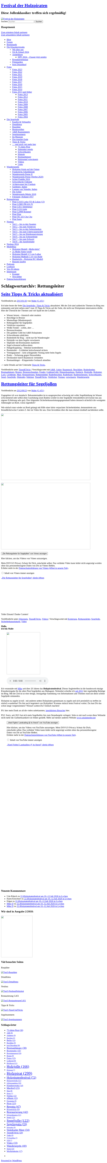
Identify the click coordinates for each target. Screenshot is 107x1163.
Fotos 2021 (17, 74)
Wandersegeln (13, 167)
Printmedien (17, 62)
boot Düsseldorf (19, 64)
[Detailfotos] (9, 982)
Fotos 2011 (23, 99)
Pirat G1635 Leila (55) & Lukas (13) (28, 202)
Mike (20, 688)
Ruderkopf (67, 374)
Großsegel (11, 1061)
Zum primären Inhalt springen (14, 32)
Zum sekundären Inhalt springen (15, 35)
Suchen (4, 21)
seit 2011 (79, 691)
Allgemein (23, 619)
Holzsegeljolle (14, 1081)
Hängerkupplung (66, 372)
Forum (10, 42)
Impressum (11, 271)
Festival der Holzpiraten (24, 5)
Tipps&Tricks (25, 369)
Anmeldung (17, 54)
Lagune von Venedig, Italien (24, 189)
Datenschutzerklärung (16, 279)
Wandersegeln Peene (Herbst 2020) (27, 177)
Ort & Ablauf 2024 (20, 52)
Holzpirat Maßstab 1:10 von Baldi (27, 256)
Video (24, 621)
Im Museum (17, 137)
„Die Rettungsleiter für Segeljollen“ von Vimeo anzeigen (24, 554)
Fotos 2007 (23, 109)
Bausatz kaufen (19, 261)
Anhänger (11, 1035)
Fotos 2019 (17, 77)
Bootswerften (18, 129)
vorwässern (71, 377)
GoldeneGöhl (52, 372)
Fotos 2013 (23, 94)
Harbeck (79, 372)
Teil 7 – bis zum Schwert (23, 239)
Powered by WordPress (11, 1160)
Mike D (10, 904)
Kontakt (15, 274)
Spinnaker (11, 1127)
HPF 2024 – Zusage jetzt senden (32, 57)
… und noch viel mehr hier (24, 144)
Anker (58, 369)
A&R (52, 369)
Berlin (11, 1040)
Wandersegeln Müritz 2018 (24, 194)
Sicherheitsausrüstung (10, 621)
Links (20, 164)
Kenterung (72, 619)
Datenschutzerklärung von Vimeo (43, 568)
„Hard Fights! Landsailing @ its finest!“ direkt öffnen (30, 745)
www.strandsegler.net (86, 718)
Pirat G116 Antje (19, 209)
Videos (21, 162)
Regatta (14, 1106)
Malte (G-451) (37, 301)
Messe (10, 1093)
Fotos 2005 (23, 114)
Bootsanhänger (24, 157)
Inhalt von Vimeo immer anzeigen (19, 573)
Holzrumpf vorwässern (28, 159)
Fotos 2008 (23, 107)
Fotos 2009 (23, 104)
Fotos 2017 (17, 82)
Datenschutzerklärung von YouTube (50, 735)
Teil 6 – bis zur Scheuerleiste (24, 237)
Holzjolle (88, 372)
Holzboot (12, 1063)
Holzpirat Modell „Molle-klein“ (26, 249)
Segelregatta (17, 1124)
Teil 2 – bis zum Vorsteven (24, 227)
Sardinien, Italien (19, 187)
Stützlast (30, 377)
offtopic (12, 1098)
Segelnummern (18, 134)
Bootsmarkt (12, 44)
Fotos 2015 (17, 87)
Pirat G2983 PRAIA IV (22, 204)
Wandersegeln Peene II (22, 174)
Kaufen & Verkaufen (21, 122)
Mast (19, 374)
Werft (10, 1149)
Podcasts (10, 264)
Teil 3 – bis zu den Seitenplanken (26, 229)
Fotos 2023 (17, 69)
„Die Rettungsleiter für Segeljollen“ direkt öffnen (22, 578)
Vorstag (61, 377)
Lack (3, 374)
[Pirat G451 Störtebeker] (13, 1000)
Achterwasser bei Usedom (23, 184)
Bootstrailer (14, 1051)
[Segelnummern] (11, 1019)
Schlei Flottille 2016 (21, 179)
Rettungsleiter (42, 374)
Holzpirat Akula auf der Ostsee (25, 169)
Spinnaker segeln (25, 149)
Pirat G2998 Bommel (21, 212)
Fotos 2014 (17, 89)
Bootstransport (14, 1053)
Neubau (10, 222)
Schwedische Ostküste (22, 182)
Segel (3, 377)
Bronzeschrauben (30, 372)
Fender (42, 372)
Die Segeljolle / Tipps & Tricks (36, 305)
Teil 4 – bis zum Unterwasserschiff (27, 232)
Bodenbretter (89, 369)
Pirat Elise (16, 214)
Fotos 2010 (23, 102)
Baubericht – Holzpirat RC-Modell (27, 259)
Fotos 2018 (17, 79)
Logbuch (11, 266)
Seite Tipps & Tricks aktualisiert (32, 294)
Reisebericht (13, 1109)
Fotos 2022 (17, 72)
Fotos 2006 (23, 112)
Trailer (10, 1135)
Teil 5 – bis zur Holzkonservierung (27, 234)
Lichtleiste (11, 374)
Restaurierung (13, 199)
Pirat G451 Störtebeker (22, 207)
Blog (9, 39)
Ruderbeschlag (55, 374)
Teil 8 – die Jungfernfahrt (23, 242)
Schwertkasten (24, 152)
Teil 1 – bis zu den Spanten (24, 224)
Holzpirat (97, 372)
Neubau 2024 (13, 244)
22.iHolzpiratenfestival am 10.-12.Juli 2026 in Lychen (44, 896)
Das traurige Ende (20, 139)
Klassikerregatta (15, 1085)
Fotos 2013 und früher (22, 92)
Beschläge (77, 369)
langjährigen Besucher (55, 710)
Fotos (9, 67)
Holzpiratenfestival (21, 1077)
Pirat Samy (17, 219)
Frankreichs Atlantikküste (23, 172)
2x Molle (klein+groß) (22, 251)
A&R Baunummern (21, 132)
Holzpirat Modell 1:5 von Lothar (26, 254)
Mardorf (13, 1088)
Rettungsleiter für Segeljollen (29, 383)
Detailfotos (17, 124)
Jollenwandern (14, 1083)
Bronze (18, 372)
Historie (21, 154)
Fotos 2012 (23, 97)
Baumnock (67, 369)
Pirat (11, 1103)
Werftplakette (14, 1151)
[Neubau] (12, 991)
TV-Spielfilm (12, 1138)
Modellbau (11, 246)
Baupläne (16, 127)
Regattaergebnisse (20, 59)
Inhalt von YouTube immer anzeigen (26, 740)
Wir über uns (18, 49)
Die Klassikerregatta (16, 47)
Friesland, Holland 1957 (23, 197)
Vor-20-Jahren (13, 269)
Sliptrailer (21, 377)
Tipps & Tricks (18, 142)
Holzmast (11, 1070)
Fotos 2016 (17, 84)
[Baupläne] (9, 972)
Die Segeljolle (13, 119)
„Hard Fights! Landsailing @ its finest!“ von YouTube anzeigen (33, 723)
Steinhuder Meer (18, 1129)
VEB (9, 1140)
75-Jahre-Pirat (24, 147)
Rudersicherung (80, 374)
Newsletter (17, 276)
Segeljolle (11, 377)
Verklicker (52, 377)
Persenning (11, 1101)
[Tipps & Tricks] (12, 1010)
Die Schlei (16, 192)
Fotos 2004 (23, 117)
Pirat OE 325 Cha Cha (22, 217)
